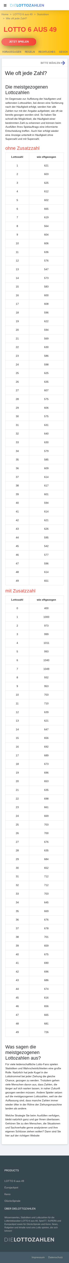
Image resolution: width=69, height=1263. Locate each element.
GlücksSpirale (12, 1201)
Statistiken (43, 14)
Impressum (38, 1257)
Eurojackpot (11, 1187)
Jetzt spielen (19, 41)
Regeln (30, 52)
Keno (7, 1194)
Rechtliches (46, 52)
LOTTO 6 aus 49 (23, 14)
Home (4, 14)
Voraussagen (11, 52)
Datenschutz (55, 1257)
